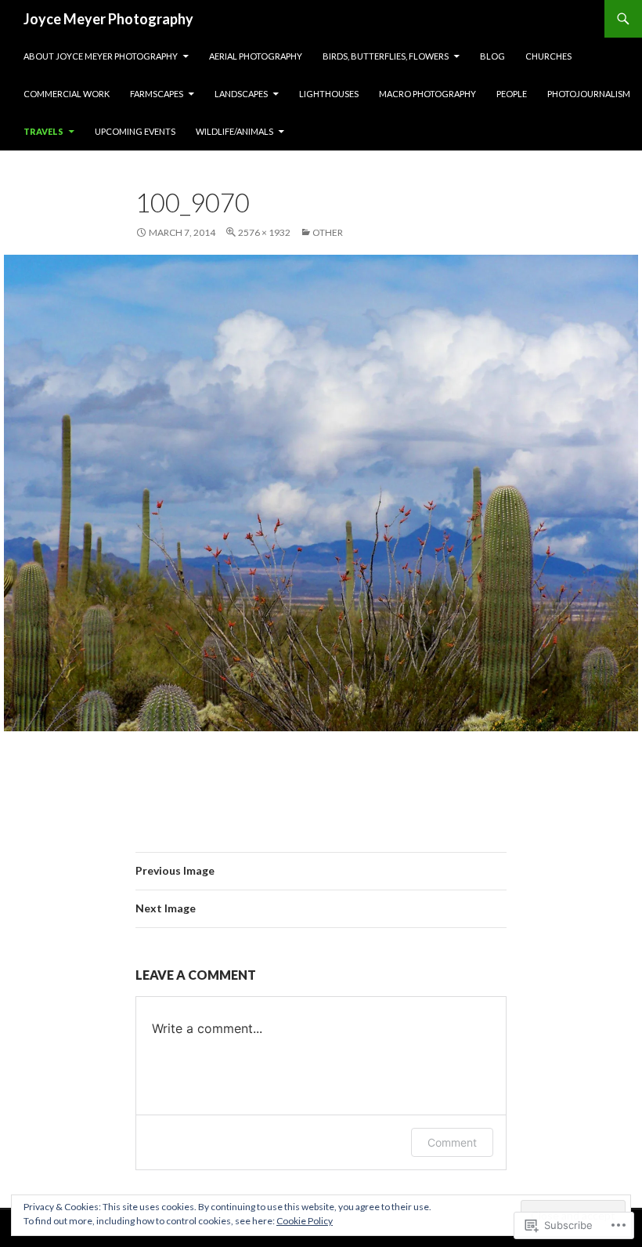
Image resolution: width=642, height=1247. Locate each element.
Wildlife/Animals (234, 131)
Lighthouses (329, 94)
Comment (452, 1142)
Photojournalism (588, 94)
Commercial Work (66, 94)
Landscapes (241, 94)
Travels (43, 131)
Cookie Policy (304, 1221)
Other (327, 232)
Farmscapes (156, 94)
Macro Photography (427, 94)
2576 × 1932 (264, 232)
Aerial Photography (255, 56)
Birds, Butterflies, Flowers (386, 56)
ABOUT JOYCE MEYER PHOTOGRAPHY (100, 56)
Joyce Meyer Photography (108, 18)
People (511, 94)
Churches (548, 56)
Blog (492, 56)
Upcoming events (135, 131)
